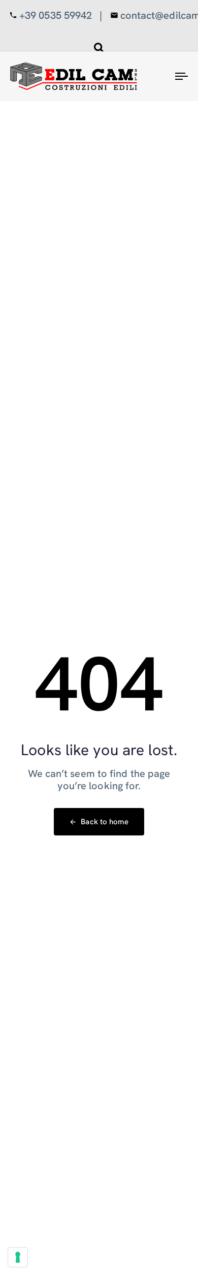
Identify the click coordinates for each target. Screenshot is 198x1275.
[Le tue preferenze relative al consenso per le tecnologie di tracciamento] (17, 1257)
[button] (99, 48)
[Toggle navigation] (158, 76)
